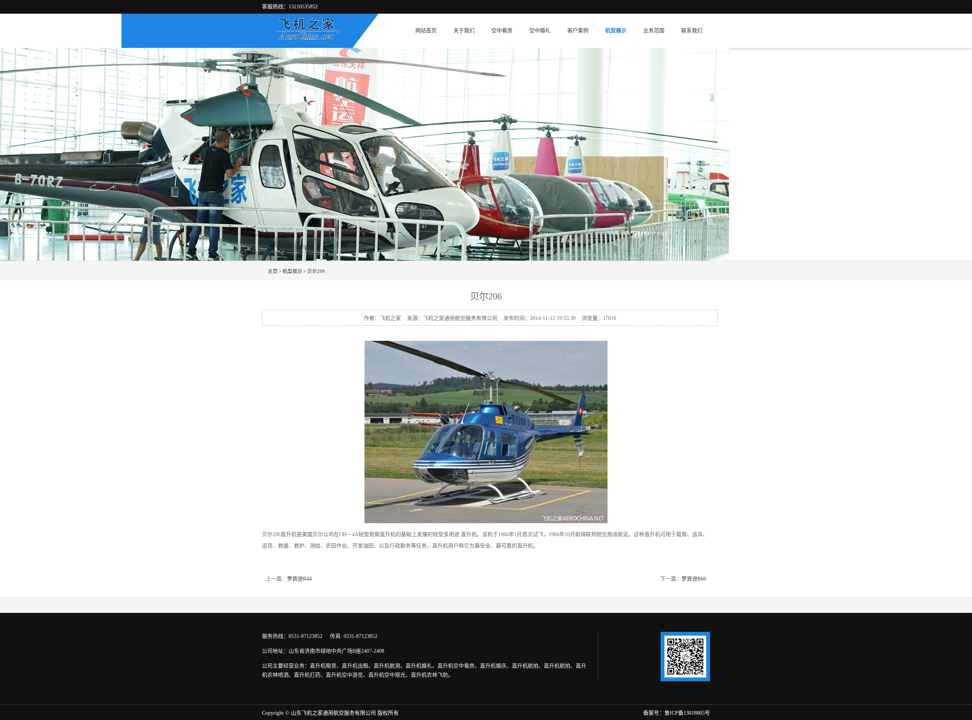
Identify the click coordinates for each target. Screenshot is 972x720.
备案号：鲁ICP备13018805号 (676, 713)
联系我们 (691, 30)
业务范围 (653, 30)
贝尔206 (316, 271)
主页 (273, 271)
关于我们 (464, 30)
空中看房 (502, 30)
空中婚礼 (540, 30)
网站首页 (426, 30)
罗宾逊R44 (299, 579)
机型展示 (615, 30)
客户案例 (578, 30)
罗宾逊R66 (694, 579)
